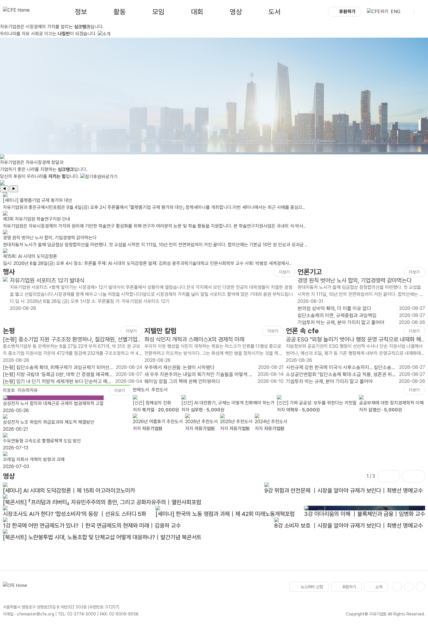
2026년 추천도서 (201, 421)
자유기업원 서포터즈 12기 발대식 (47, 280)
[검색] (407, 12)
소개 (378, 587)
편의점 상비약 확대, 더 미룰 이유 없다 (334, 308)
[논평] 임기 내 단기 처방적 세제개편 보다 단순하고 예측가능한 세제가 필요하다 (57, 381)
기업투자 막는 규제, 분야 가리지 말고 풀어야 (341, 322)
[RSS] (420, 586)
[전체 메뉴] (420, 12)
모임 (158, 12)
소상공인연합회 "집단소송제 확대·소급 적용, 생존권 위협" (339, 374)
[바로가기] (5, 294)
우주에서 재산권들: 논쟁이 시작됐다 (179, 367)
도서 (274, 12)
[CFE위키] (377, 11)
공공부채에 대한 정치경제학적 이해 (391, 403)
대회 (197, 12)
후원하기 (347, 11)
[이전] (388, 476)
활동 (120, 12)
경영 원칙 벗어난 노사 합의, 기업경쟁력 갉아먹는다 (355, 280)
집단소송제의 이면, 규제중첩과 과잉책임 (337, 315)
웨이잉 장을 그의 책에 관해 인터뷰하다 (182, 381)
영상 (236, 12)
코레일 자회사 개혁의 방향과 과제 (34, 459)
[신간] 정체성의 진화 (152, 403)
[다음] (413, 476)
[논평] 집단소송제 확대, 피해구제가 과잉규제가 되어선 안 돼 (56, 367)
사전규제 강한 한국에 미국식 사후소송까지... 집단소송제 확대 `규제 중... (341, 367)
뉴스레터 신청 (312, 587)
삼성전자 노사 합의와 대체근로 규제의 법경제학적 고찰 (53, 403)
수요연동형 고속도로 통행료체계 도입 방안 (42, 441)
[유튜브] (408, 586)
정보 (81, 12)
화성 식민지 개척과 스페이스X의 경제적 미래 (194, 339)
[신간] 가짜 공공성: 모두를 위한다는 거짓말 (317, 403)
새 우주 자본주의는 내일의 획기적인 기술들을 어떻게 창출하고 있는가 (198, 374)
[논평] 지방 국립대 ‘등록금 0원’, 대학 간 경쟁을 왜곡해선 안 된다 (58, 374)
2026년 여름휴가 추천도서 (158, 421)
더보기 (284, 272)
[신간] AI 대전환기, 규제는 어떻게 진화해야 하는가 (228, 403)
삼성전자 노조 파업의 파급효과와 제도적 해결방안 (48, 422)
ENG (395, 11)
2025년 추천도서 (236, 421)
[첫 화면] (16, 12)
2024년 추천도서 (271, 421)
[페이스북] (397, 586)
